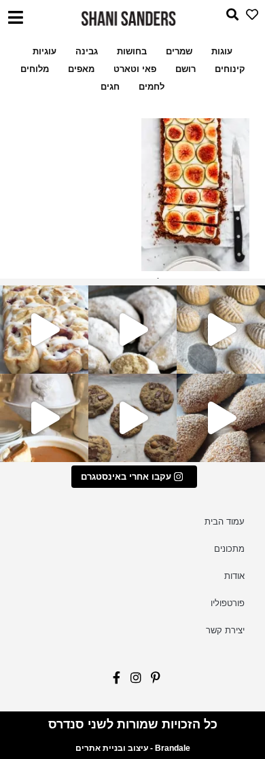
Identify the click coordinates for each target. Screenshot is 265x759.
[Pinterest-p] (152, 681)
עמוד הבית (225, 521)
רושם (185, 69)
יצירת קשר (225, 630)
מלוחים (34, 69)
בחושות (132, 51)
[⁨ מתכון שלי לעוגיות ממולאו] (132, 329)
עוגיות (44, 51)
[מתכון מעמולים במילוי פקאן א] (221, 329)
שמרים (179, 51)
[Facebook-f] (113, 681)
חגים (110, 87)
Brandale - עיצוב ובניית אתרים (132, 748)
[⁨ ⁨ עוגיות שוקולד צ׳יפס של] (132, 418)
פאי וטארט (134, 69)
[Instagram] (133, 681)
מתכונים (229, 549)
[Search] (228, 18)
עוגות (221, 51)
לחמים (151, 87)
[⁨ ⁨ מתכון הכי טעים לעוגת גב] (44, 418)
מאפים (81, 69)
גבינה (86, 51)
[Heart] (248, 18)
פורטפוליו (228, 603)
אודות (234, 576)
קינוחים (230, 69)
